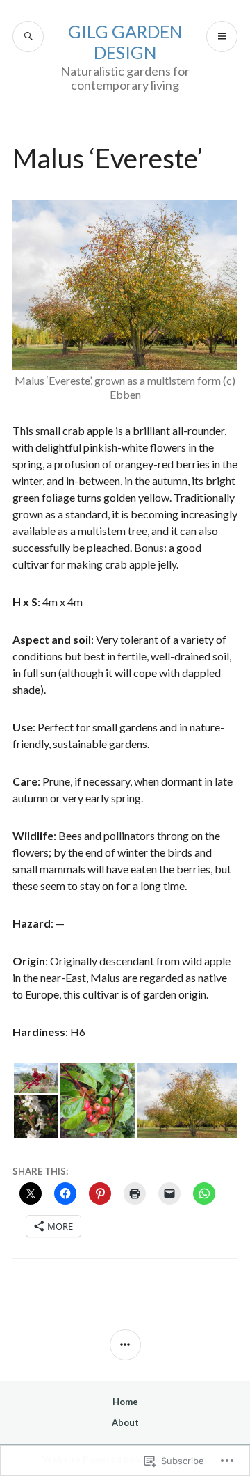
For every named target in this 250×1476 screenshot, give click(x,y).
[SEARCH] (28, 36)
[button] (35, 1077)
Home (125, 1401)
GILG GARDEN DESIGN (125, 42)
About (125, 1422)
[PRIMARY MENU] (222, 36)
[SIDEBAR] (125, 1344)
